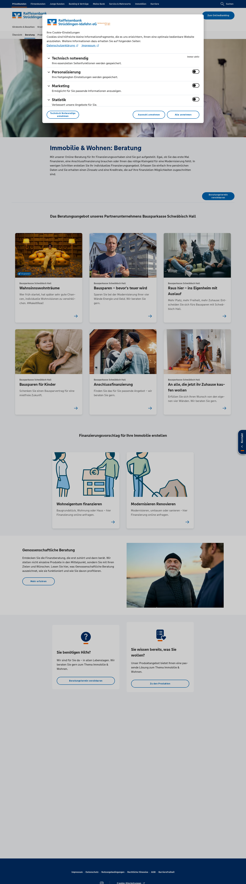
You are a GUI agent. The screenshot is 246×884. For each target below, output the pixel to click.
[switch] (195, 71)
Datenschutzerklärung (61, 45)
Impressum (88, 45)
